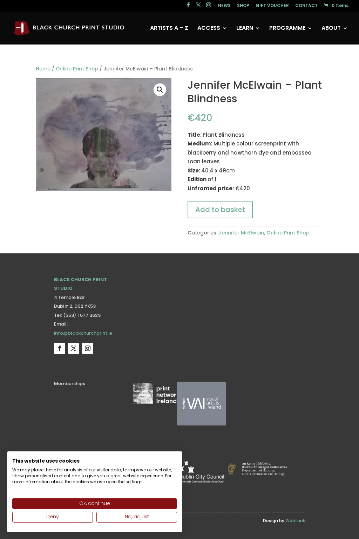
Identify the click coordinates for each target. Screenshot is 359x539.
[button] (160, 89)
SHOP (243, 6)
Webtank (295, 521)
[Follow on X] (73, 348)
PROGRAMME (287, 29)
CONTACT (306, 6)
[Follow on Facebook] (59, 348)
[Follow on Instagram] (87, 348)
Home (43, 69)
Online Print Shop (77, 69)
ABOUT (331, 29)
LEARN (244, 29)
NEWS (224, 6)
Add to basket (220, 209)
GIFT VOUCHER (272, 6)
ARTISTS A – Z (169, 29)
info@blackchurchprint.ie (83, 333)
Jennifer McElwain (241, 232)
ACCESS (208, 29)
